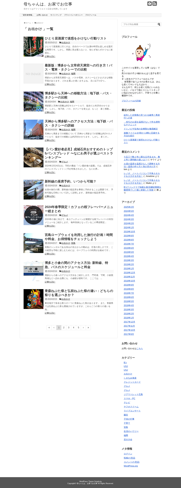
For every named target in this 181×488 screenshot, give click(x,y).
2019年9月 (129, 236)
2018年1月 (129, 318)
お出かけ (66, 42)
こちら (139, 348)
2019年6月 (129, 248)
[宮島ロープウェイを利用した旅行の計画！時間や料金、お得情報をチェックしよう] (33, 243)
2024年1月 (129, 227)
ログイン (128, 454)
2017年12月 (129, 322)
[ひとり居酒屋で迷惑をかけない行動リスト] (33, 47)
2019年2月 (129, 264)
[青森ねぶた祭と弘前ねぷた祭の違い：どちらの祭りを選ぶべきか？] (33, 299)
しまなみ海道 (130, 378)
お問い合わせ (42, 15)
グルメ (65, 162)
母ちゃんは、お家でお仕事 (48, 4)
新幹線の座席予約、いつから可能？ (70, 181)
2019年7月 (129, 244)
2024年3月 (129, 219)
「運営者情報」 (27, 15)
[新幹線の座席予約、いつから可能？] (33, 190)
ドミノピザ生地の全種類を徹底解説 (141, 129)
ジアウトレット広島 (133, 394)
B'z (125, 363)
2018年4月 (129, 305)
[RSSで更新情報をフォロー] (154, 4)
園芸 (126, 415)
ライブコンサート (132, 411)
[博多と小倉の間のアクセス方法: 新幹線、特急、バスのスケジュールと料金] (33, 271)
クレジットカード (132, 382)
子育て (127, 423)
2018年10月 (129, 281)
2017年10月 (129, 330)
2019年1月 (129, 268)
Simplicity (98, 481)
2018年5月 (129, 301)
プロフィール (90, 15)
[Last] (88, 327)
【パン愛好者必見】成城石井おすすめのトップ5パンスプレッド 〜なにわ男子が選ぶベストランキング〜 (79, 153)
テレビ (127, 402)
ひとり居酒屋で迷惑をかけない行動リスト (76, 38)
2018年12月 (129, 273)
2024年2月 (129, 223)
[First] (49, 327)
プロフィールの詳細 (131, 101)
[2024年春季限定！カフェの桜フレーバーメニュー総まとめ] (33, 215)
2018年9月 (129, 285)
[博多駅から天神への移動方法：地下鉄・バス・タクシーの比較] (33, 101)
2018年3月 (129, 309)
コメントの (131, 462)
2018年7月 (129, 293)
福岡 (73, 74)
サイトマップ (55, 15)
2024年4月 (129, 215)
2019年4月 (129, 256)
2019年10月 (129, 232)
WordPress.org (131, 466)
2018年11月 (129, 277)
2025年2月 (129, 207)
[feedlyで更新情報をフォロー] (149, 4)
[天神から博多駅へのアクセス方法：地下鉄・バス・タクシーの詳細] (33, 129)
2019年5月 (129, 252)
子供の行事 (129, 419)
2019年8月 (129, 240)
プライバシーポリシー (73, 15)
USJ (126, 366)
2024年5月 (129, 211)
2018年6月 (129, 297)
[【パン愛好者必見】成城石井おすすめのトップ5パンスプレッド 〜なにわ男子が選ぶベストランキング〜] (33, 157)
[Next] (83, 327)
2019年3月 (129, 260)
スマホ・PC (129, 398)
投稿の (129, 458)
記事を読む (50, 56)
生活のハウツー (131, 431)
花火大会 (128, 439)
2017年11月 (129, 326)
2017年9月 (129, 334)
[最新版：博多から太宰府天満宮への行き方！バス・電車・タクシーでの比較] (33, 73)
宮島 (73, 243)
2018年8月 (129, 289)
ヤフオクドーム (131, 407)
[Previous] (54, 327)
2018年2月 (129, 314)
